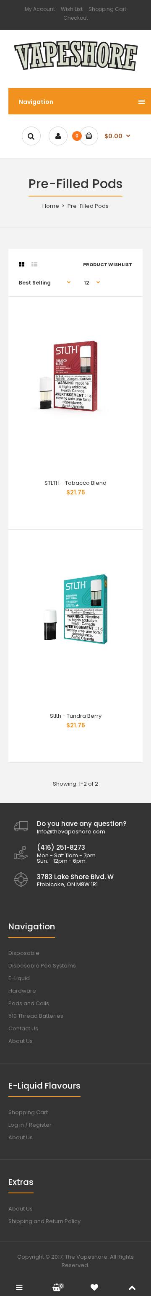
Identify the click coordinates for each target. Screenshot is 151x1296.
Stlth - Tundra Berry (76, 716)
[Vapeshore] (75, 71)
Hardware (22, 991)
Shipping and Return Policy (44, 1221)
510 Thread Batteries (35, 1016)
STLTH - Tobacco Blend (75, 483)
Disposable (23, 953)
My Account (40, 9)
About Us (20, 1041)
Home (50, 206)
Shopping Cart (107, 9)
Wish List (72, 9)
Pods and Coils (28, 1003)
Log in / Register (30, 1125)
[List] (34, 264)
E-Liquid (19, 978)
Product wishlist (107, 264)
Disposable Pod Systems (42, 966)
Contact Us (23, 1028)
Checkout (75, 17)
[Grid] (21, 264)
